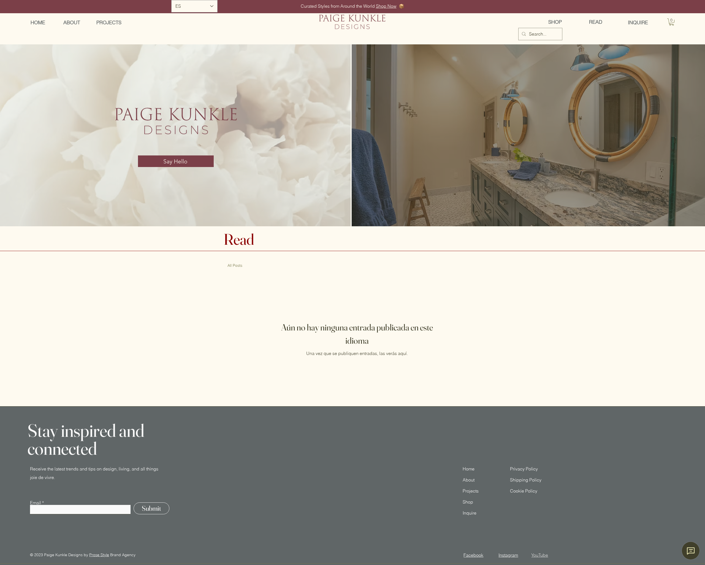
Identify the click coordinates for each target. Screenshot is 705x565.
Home (468, 469)
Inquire (469, 513)
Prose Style (99, 554)
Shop (468, 502)
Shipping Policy (525, 480)
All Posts (234, 265)
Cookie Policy (523, 491)
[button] (671, 22)
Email (35, 503)
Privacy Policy (524, 469)
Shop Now (386, 6)
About (468, 480)
